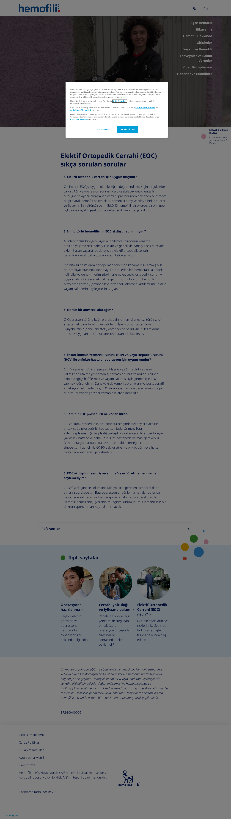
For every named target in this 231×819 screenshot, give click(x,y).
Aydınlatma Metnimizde (81, 110)
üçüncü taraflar (119, 101)
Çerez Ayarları (104, 129)
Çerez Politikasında (79, 119)
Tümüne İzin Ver (127, 129)
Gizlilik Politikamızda (145, 107)
